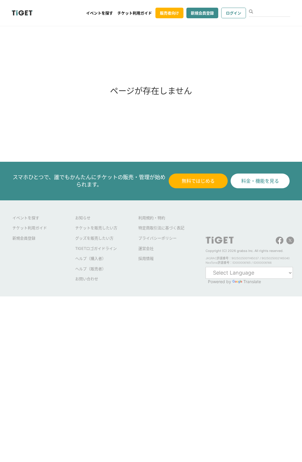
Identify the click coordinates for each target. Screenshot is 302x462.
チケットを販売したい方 (96, 227)
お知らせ (83, 217)
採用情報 (146, 258)
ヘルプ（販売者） (90, 268)
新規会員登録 (202, 13)
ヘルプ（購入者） (90, 258)
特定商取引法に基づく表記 (161, 227)
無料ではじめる (198, 181)
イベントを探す (99, 13)
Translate (252, 281)
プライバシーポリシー (157, 238)
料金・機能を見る (260, 181)
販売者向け (169, 13)
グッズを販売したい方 (94, 238)
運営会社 (146, 248)
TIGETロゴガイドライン (96, 248)
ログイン (233, 13)
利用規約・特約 (151, 217)
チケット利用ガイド (134, 13)
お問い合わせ (86, 278)
